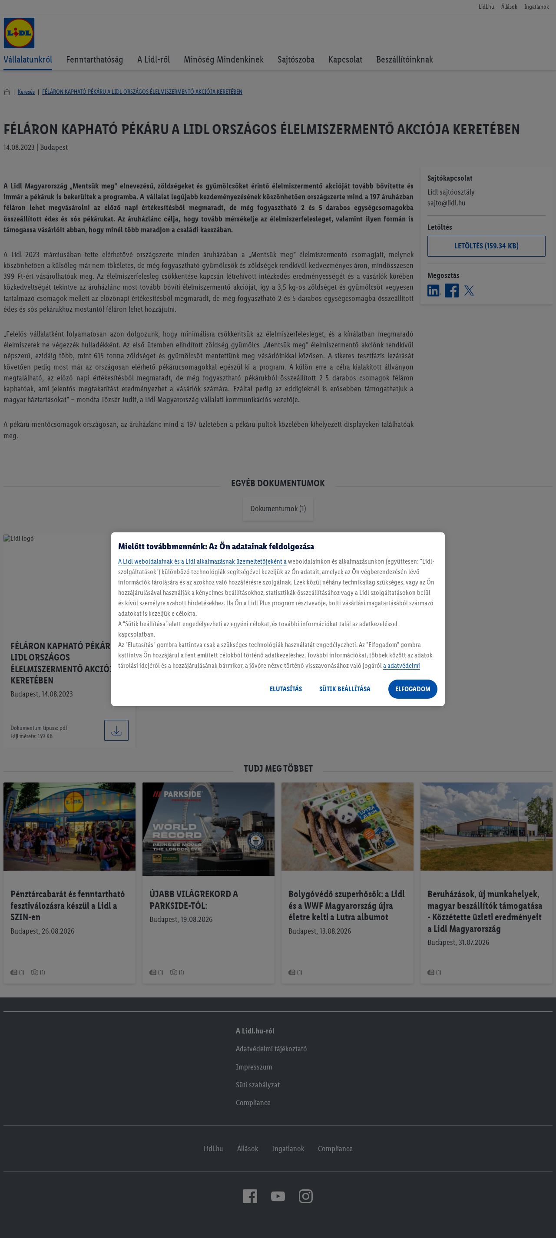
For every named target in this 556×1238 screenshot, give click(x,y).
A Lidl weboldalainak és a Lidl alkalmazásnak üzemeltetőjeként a (202, 561)
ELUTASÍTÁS (286, 689)
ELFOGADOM (412, 689)
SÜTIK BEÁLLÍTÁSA (345, 689)
